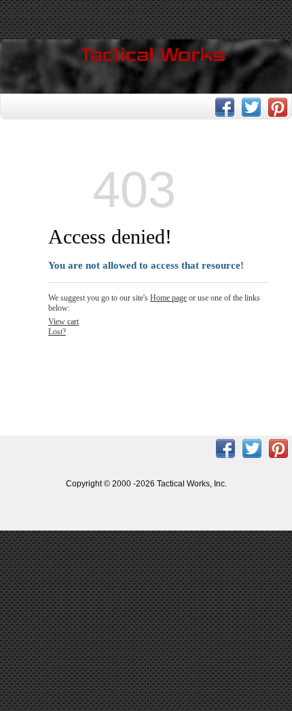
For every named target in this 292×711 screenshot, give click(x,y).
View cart (63, 321)
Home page (168, 298)
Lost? (57, 332)
